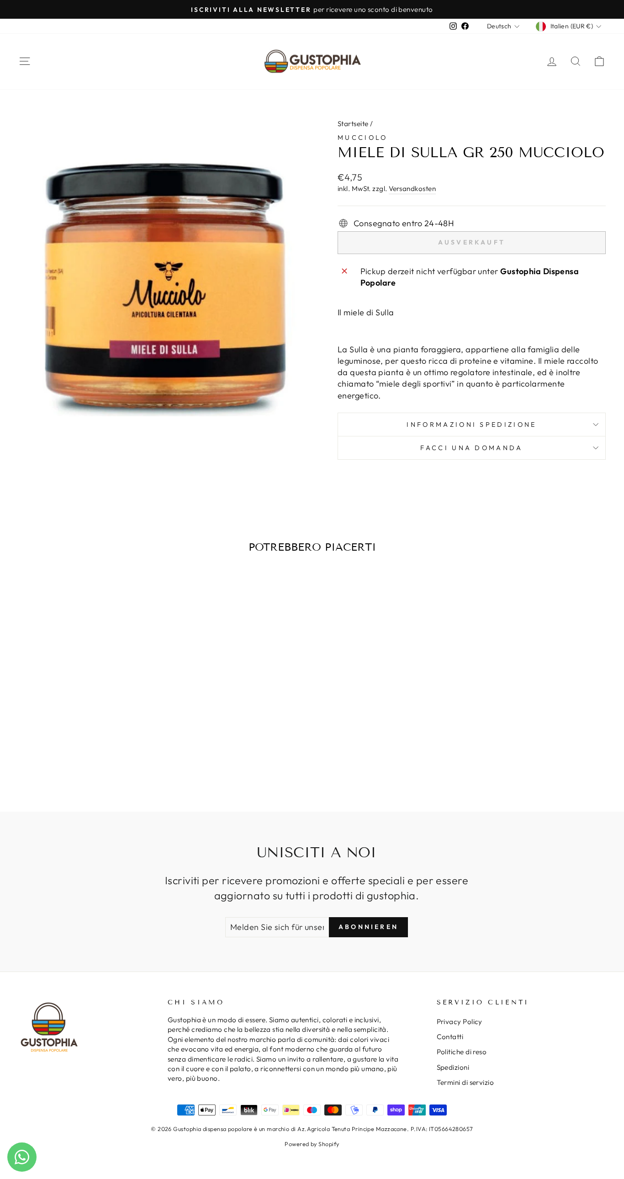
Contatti (450, 1036)
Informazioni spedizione (471, 424)
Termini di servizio (465, 1082)
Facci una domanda (471, 448)
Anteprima (88, 704)
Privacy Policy (459, 1021)
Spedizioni (453, 1067)
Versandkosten (412, 188)
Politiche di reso (462, 1051)
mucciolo (363, 137)
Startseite (353, 123)
